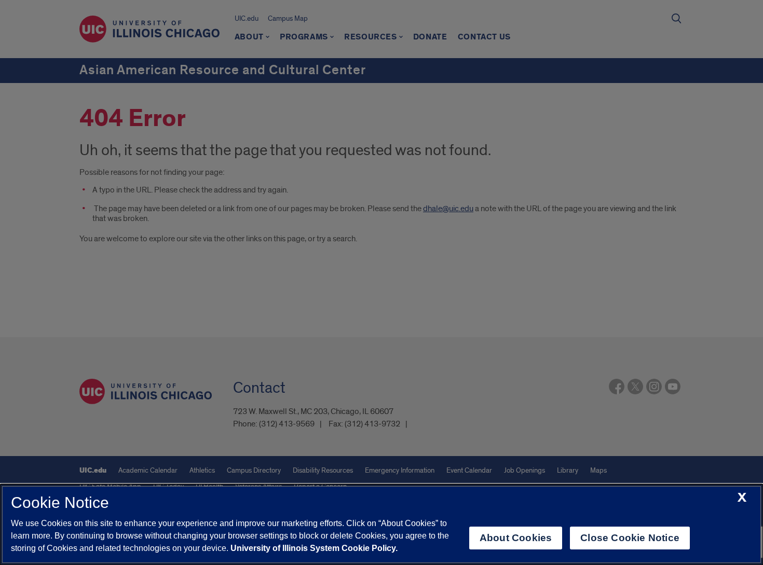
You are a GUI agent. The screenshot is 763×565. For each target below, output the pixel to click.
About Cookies (516, 537)
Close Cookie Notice (629, 537)
